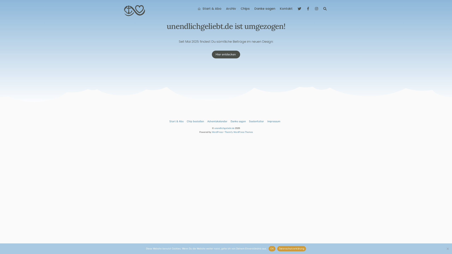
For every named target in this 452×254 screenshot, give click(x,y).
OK (272, 248)
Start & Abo (211, 8)
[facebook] (308, 8)
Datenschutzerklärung (291, 248)
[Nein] (447, 248)
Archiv (231, 8)
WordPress (217, 132)
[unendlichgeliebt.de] (135, 14)
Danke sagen (264, 8)
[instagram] (316, 8)
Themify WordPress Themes (239, 132)
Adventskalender (217, 121)
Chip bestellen (195, 121)
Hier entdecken (226, 54)
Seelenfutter (256, 121)
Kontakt (286, 8)
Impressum (273, 121)
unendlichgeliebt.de (224, 128)
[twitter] (299, 8)
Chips (245, 8)
